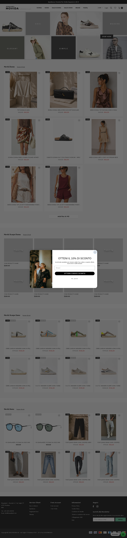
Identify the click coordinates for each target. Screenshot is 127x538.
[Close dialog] (95, 252)
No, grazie (74, 278)
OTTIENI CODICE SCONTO (74, 273)
